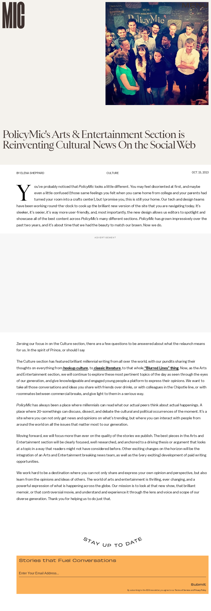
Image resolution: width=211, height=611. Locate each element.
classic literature (107, 368)
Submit (198, 584)
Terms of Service (182, 590)
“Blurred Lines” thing (161, 368)
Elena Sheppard (32, 173)
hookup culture (75, 368)
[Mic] (13, 15)
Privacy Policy (200, 590)
